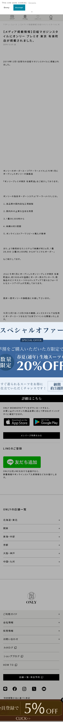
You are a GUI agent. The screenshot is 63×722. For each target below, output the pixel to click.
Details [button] (32, 3)
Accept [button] (19, 7)
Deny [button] (7, 7)
